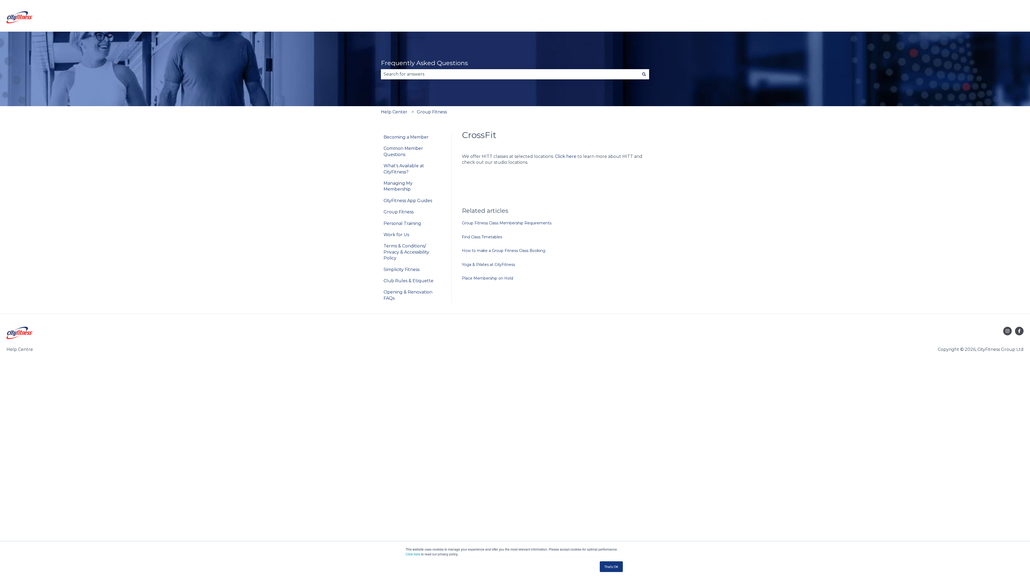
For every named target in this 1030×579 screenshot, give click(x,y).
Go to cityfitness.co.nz (995, 18)
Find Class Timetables (482, 237)
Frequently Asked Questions (424, 63)
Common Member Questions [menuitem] (403, 151)
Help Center (394, 111)
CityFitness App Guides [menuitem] (408, 200)
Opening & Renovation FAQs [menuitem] (408, 295)
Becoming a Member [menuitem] (406, 137)
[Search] (644, 74)
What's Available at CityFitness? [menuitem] (404, 168)
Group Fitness (432, 111)
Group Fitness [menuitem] (399, 211)
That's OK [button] (611, 566)
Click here (413, 554)
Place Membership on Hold (487, 278)
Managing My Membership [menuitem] (398, 186)
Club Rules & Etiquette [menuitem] (408, 280)
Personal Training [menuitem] (402, 223)
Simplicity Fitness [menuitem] (402, 269)
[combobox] (510, 74)
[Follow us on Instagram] (1007, 331)
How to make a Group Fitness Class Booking (503, 250)
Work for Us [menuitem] (396, 234)
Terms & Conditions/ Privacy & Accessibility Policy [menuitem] (406, 252)
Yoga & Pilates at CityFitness (488, 264)
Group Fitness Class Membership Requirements (506, 223)
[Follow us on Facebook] (1019, 331)
